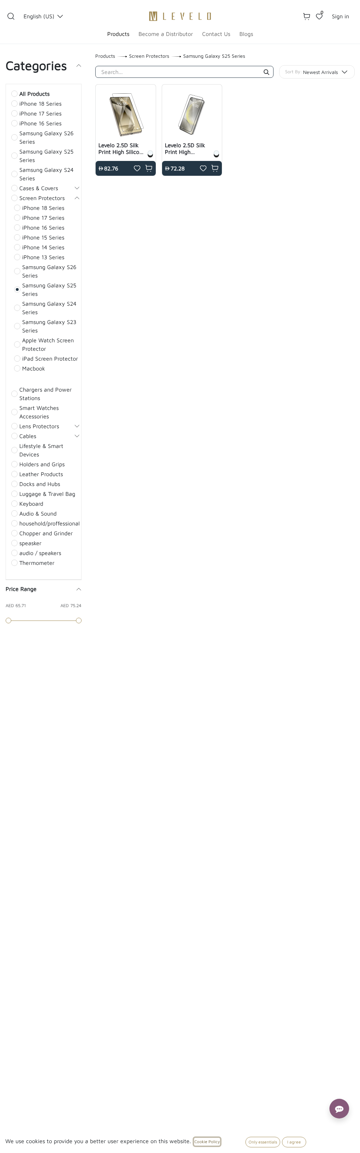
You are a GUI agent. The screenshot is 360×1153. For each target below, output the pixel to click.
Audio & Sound (38, 513)
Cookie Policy (207, 1141)
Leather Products (41, 474)
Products (105, 56)
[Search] (266, 72)
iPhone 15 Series (43, 237)
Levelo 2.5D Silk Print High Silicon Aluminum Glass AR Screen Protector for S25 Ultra (120, 148)
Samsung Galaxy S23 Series (49, 326)
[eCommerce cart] (306, 16)
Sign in (340, 16)
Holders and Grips (42, 464)
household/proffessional (49, 523)
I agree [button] (294, 1142)
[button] (11, 16)
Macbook (33, 368)
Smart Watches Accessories (39, 412)
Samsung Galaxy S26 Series (46, 137)
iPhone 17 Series (40, 113)
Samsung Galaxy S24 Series (46, 174)
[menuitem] (118, 34)
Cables (27, 436)
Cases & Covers (38, 188)
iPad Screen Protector (50, 358)
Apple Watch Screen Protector (48, 344)
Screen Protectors (42, 198)
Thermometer (36, 563)
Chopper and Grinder (46, 533)
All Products (34, 94)
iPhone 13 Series (43, 257)
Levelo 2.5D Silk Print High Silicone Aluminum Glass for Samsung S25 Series (186, 148)
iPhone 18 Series (40, 103)
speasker (30, 543)
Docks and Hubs (39, 484)
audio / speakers (40, 553)
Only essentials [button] (263, 1142)
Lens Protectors (39, 426)
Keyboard (31, 503)
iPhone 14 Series (43, 247)
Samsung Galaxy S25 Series (46, 155)
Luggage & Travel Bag (47, 494)
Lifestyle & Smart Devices (41, 450)
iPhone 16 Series (40, 123)
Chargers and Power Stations (45, 393)
